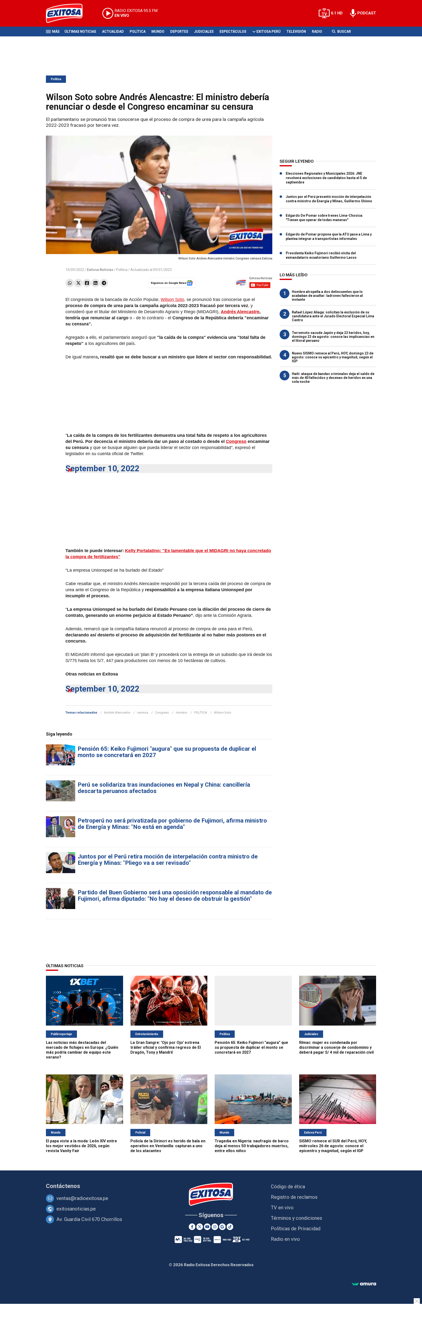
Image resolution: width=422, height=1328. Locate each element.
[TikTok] (230, 1226)
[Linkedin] (95, 283)
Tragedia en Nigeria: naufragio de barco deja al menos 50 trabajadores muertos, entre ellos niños (252, 1146)
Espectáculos (233, 31)
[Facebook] (87, 283)
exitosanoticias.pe (76, 1209)
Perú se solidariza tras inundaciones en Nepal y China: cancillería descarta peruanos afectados (164, 787)
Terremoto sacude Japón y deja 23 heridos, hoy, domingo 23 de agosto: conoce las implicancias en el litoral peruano (333, 337)
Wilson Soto (172, 299)
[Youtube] (207, 1226)
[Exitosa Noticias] (68, 13)
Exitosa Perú (268, 31)
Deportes (179, 31)
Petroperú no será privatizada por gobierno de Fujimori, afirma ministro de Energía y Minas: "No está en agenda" (172, 823)
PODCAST (366, 13)
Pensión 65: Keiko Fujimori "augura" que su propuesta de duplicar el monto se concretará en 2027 (167, 752)
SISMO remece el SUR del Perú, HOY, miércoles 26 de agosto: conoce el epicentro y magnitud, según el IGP (333, 1146)
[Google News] (222, 1226)
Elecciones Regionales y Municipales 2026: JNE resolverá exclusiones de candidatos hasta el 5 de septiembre (326, 177)
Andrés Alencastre (240, 311)
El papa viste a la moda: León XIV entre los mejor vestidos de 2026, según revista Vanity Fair (81, 1146)
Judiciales (204, 31)
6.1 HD (337, 13)
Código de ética (288, 1186)
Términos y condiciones (296, 1218)
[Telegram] (104, 283)
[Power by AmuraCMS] (364, 1284)
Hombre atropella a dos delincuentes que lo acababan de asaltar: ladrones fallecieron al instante (327, 295)
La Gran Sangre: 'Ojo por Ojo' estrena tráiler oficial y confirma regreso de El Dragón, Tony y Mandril (165, 1047)
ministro (181, 712)
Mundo (157, 31)
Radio (317, 31)
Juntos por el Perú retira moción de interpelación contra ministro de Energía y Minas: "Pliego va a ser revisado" (168, 859)
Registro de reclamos (294, 1197)
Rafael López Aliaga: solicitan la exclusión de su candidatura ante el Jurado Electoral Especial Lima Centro (333, 316)
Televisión (296, 31)
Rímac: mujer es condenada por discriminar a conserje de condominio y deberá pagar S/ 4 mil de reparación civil (336, 1047)
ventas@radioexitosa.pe (82, 1198)
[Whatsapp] (69, 283)
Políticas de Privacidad (295, 1229)
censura (142, 712)
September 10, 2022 (102, 468)
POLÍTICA (200, 712)
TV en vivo (282, 1207)
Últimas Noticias (80, 31)
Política (138, 31)
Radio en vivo (285, 1239)
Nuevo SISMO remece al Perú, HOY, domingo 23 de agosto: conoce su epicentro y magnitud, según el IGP (332, 357)
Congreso (236, 441)
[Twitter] (78, 283)
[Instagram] (214, 1226)
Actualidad (113, 31)
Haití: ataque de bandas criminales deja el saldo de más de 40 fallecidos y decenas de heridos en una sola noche (333, 378)
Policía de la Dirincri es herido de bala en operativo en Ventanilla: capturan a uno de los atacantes (167, 1146)
